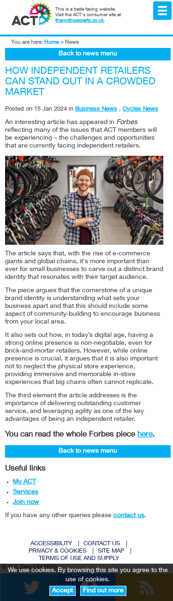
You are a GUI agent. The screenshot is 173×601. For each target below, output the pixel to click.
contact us (128, 516)
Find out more (103, 591)
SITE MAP (111, 551)
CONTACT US (102, 544)
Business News (96, 109)
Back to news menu (88, 54)
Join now (26, 502)
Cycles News (140, 109)
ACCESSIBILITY (51, 544)
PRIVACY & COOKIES (57, 551)
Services (25, 492)
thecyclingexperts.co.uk (79, 20)
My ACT (24, 482)
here (145, 435)
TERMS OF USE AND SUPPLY (79, 559)
